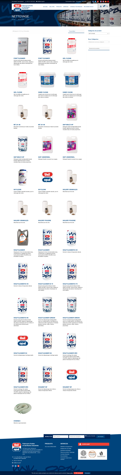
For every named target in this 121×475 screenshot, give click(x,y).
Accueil (13, 19)
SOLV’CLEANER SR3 (70, 353)
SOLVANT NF (42, 387)
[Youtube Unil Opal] (98, 1)
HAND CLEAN (43, 92)
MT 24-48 (17, 125)
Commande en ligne (70, 1)
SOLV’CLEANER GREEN (46, 318)
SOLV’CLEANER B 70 (45, 284)
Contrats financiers (65, 454)
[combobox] (99, 33)
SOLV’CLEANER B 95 (21, 318)
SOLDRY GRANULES (70, 189)
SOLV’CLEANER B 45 (70, 250)
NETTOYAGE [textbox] (98, 33)
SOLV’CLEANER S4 (20, 353)
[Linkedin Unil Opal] (95, 1)
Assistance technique (66, 450)
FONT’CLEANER (19, 58)
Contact (89, 1)
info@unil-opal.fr (41, 1)
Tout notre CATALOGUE (50, 446)
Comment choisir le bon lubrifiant (66, 458)
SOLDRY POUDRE (44, 220)
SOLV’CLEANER (19, 250)
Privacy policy (70, 473)
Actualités (84, 1)
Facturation (78, 1)
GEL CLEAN (67, 58)
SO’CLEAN (17, 189)
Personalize (87, 473)
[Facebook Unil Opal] (93, 1)
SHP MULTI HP (68, 125)
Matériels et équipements (66, 446)
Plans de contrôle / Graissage (67, 452)
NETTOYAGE (21, 19)
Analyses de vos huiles (66, 448)
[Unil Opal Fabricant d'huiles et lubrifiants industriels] (17, 8)
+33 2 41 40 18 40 (30, 1)
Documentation (64, 456)
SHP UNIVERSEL (44, 157)
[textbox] (98, 42)
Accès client (86, 444)
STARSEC (17, 421)
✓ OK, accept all (78, 473)
